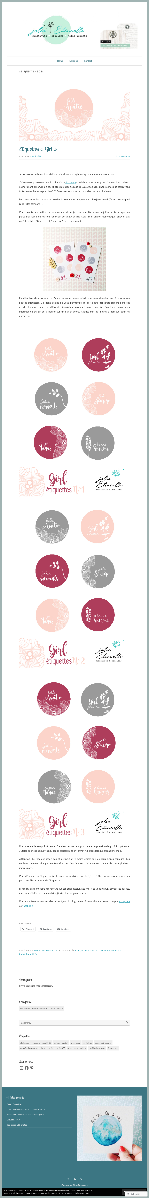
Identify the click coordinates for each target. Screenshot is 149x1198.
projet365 (60, 1048)
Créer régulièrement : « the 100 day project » (26, 1109)
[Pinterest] (31, 1068)
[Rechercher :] (74, 1023)
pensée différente (103, 1043)
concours (35, 1043)
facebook (27, 905)
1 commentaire (123, 156)
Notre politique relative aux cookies (75, 1193)
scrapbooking (28, 954)
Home (60, 60)
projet (51, 1048)
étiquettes (82, 950)
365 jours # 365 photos (17, 1125)
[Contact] (81, 1179)
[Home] (68, 1179)
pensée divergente (29, 1048)
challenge (24, 1043)
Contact (88, 60)
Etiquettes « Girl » (38, 149)
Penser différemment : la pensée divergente (25, 1114)
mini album (107, 950)
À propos (73, 60)
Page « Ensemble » (14, 1104)
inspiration (25, 1008)
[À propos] (74, 1179)
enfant (57, 1043)
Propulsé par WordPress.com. (74, 1185)
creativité (46, 1043)
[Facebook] (26, 1068)
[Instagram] (21, 1068)
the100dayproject (97, 1048)
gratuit (95, 950)
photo (43, 1048)
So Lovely (70, 182)
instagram (124, 901)
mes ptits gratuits (45, 950)
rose (118, 950)
